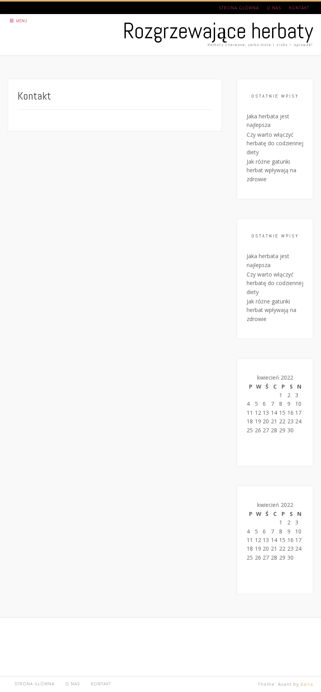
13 (266, 412)
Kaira (307, 684)
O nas (274, 8)
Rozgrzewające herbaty (218, 31)
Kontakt (299, 8)
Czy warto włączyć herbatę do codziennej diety (275, 143)
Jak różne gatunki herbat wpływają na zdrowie (271, 170)
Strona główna (239, 8)
